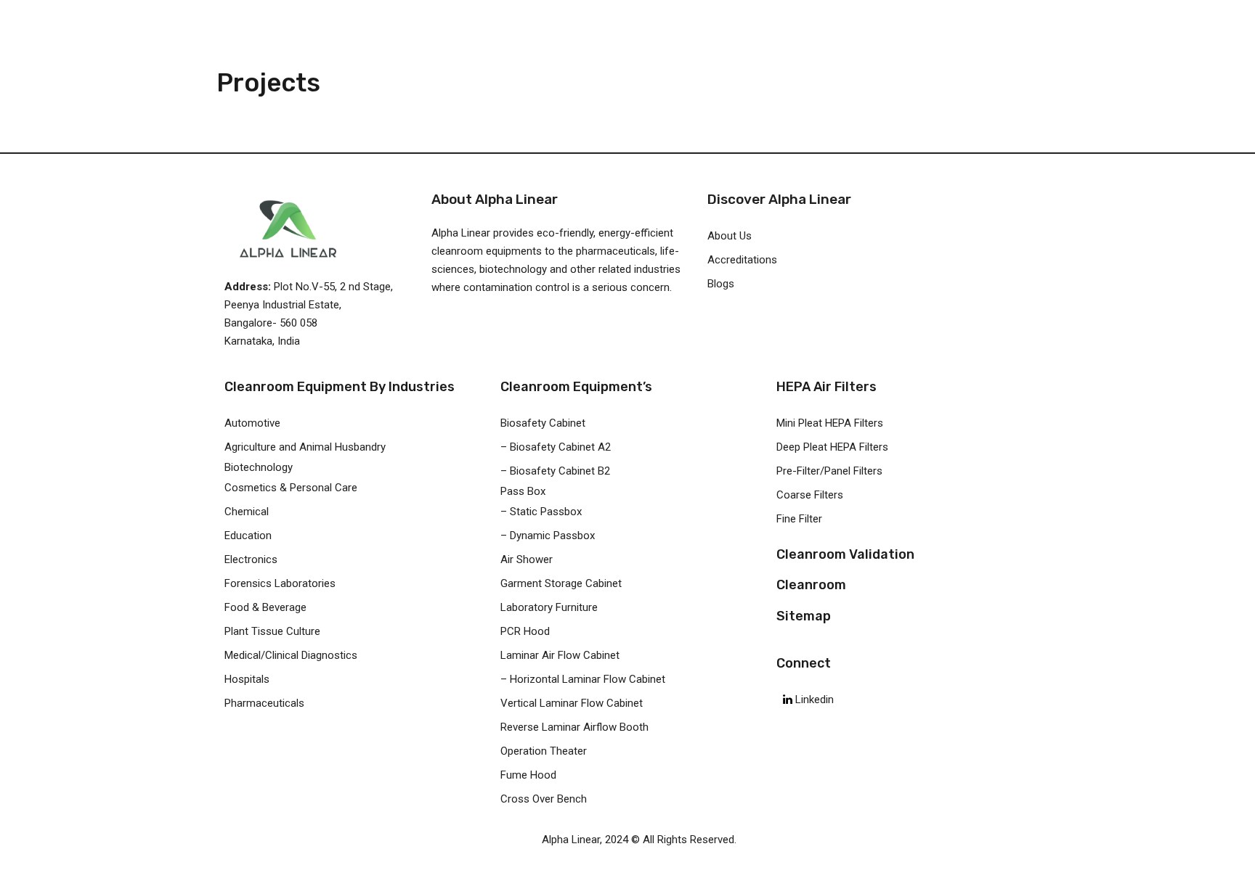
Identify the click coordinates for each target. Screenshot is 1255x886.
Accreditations (742, 259)
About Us (729, 235)
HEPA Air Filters (826, 387)
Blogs (720, 283)
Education (248, 535)
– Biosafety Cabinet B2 (555, 470)
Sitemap (803, 616)
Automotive (252, 423)
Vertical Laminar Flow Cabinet (571, 703)
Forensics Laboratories (280, 583)
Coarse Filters (809, 494)
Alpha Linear (571, 839)
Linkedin (813, 699)
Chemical (246, 511)
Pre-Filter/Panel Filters (829, 470)
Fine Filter (799, 518)
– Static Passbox (541, 511)
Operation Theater (543, 751)
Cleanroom (811, 585)
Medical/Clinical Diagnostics (290, 655)
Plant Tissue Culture (272, 631)
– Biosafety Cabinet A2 (555, 447)
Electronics (250, 559)
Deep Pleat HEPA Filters (832, 447)
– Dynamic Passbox (547, 535)
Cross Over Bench (543, 798)
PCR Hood (525, 631)
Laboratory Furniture (549, 607)
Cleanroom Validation (845, 554)
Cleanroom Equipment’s (576, 387)
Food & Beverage (265, 607)
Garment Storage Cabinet (561, 583)
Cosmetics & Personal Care (290, 487)
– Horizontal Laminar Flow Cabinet (582, 679)
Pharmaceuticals (264, 703)
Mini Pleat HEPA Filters (829, 423)
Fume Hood (528, 775)
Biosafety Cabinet (542, 423)
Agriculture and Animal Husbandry (305, 447)
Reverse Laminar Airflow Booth (574, 727)
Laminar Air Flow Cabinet (560, 655)
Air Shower (526, 559)
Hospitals (246, 679)
